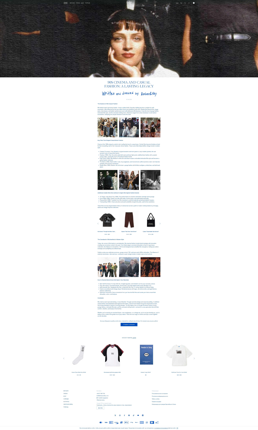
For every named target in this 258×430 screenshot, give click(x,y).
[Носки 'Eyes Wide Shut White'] (78, 355)
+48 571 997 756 (101, 393)
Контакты (66, 401)
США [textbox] (177, 3)
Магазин (72, 3)
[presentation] (98, 223)
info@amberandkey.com (103, 395)
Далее (134, 337)
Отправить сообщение (129, 324)
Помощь (65, 407)
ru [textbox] (181, 3)
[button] (65, 3)
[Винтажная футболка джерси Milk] (112, 355)
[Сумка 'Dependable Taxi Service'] (150, 220)
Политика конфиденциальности (160, 396)
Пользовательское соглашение (160, 393)
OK (177, 428)
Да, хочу (100, 408)
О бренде (87, 3)
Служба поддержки (103, 397)
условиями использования (161, 428)
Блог (82, 3)
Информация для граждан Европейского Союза (164, 404)
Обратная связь (68, 404)
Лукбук (78, 3)
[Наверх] (251, 425)
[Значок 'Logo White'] (145, 355)
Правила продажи (156, 401)
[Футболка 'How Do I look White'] (179, 355)
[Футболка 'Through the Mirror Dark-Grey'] (107, 220)
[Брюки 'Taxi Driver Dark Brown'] (129, 220)
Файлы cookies (155, 399)
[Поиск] (185, 3)
